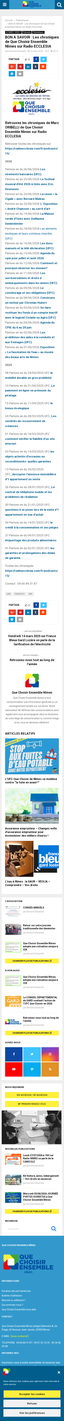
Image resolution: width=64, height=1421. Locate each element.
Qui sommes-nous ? (12, 1304)
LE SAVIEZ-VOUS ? (13, 32)
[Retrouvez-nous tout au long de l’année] (13, 1021)
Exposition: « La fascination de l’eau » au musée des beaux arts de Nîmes (30, 352)
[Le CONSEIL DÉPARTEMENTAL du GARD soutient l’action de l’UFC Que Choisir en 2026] (13, 1001)
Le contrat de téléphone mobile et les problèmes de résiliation (30, 492)
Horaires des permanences (16, 1291)
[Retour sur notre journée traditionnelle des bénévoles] (13, 929)
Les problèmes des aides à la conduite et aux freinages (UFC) (30, 337)
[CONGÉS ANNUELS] (13, 911)
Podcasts (27, 32)
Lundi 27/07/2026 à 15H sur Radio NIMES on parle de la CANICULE (38, 1158)
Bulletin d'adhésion (12, 1295)
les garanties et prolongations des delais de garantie (30, 553)
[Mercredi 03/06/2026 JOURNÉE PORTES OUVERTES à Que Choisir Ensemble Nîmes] (13, 1197)
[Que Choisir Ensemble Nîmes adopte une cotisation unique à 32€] (13, 947)
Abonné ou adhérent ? (14, 1300)
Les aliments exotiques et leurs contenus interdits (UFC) (31, 233)
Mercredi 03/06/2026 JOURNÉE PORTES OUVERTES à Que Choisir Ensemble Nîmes (40, 1196)
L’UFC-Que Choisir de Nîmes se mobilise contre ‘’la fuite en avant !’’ (31, 780)
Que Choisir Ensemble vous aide (19, 1309)
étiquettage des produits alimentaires (30, 540)
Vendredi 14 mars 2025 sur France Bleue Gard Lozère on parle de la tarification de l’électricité (32, 640)
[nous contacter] (20, 1336)
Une (30, 594)
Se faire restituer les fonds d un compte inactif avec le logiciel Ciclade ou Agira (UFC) (31, 312)
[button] (59, 1372)
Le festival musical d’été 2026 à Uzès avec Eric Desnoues (29, 184)
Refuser (32, 1403)
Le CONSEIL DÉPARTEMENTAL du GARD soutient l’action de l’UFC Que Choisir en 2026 (40, 1000)
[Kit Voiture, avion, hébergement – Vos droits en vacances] (13, 1179)
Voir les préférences (32, 1412)
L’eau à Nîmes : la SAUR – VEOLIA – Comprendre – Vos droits (27, 883)
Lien (8, 594)
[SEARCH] (54, 1229)
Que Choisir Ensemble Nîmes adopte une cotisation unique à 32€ (40, 946)
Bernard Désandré (17, 51)
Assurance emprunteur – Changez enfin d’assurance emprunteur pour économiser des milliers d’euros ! (31, 832)
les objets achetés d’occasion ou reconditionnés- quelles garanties (29, 456)
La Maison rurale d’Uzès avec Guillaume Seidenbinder (29, 218)
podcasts (19, 594)
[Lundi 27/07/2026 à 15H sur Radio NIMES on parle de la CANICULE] (13, 1159)
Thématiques (38, 32)
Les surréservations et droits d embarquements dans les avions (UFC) (31, 278)
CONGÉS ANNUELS (33, 907)
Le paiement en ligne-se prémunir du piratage (30, 390)
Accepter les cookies (32, 1394)
